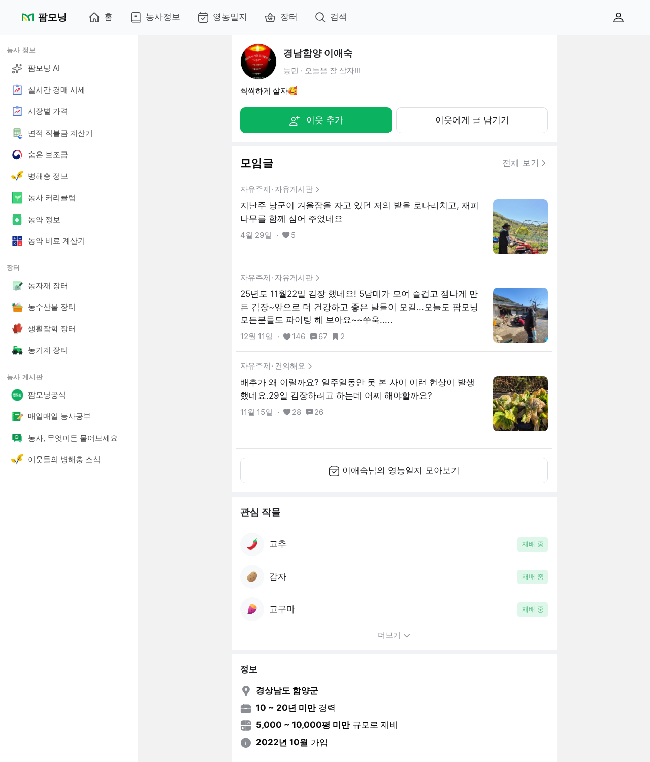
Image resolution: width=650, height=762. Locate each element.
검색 (338, 17)
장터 (289, 17)
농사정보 (163, 17)
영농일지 (230, 17)
